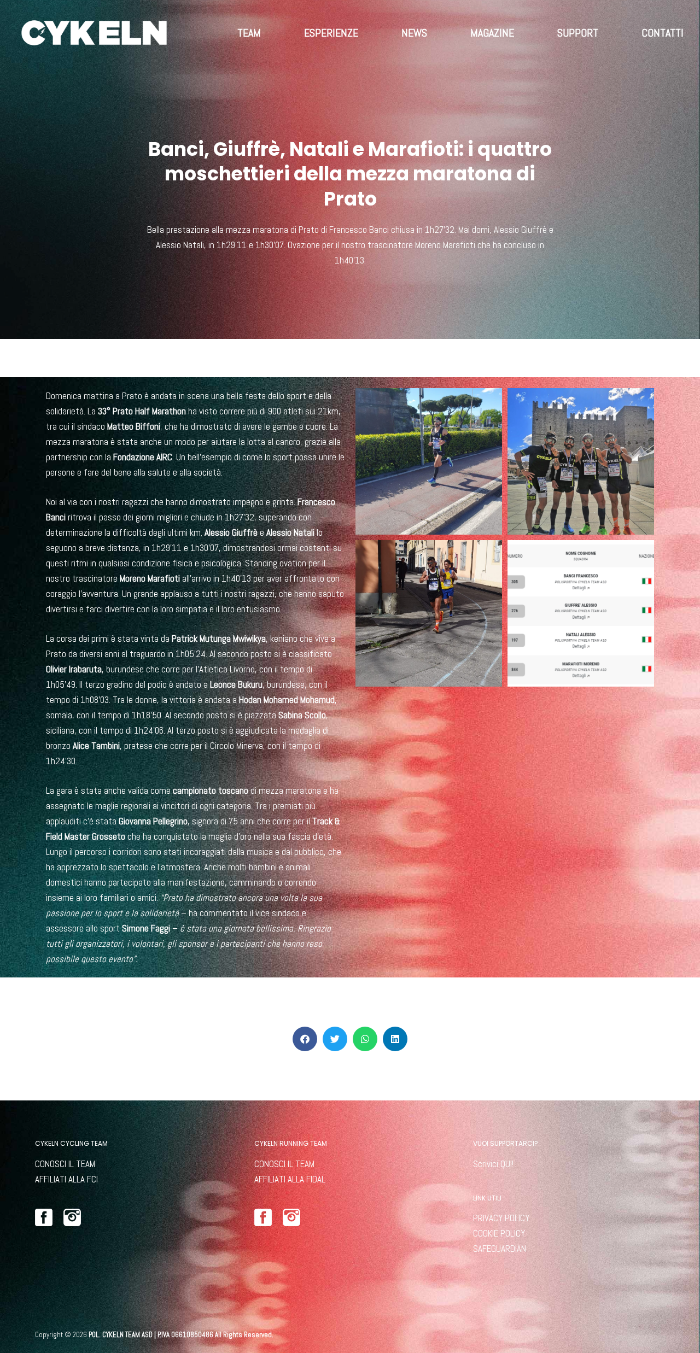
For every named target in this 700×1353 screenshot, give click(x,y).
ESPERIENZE (331, 33)
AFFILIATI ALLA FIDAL (289, 1179)
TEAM (249, 33)
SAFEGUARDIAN (499, 1249)
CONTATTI (662, 33)
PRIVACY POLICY (501, 1218)
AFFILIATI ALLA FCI (66, 1179)
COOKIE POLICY (499, 1233)
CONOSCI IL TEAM (65, 1164)
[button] (305, 1039)
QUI (506, 1164)
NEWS (414, 33)
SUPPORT (577, 33)
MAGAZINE (492, 33)
